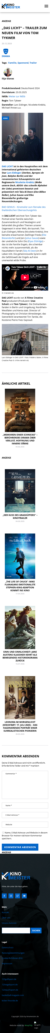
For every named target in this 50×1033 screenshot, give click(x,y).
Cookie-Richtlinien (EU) (12, 958)
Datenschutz (7, 947)
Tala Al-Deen (29, 250)
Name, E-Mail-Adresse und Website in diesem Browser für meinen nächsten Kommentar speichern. (25, 835)
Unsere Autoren (9, 923)
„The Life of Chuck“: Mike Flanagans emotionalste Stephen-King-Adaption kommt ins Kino (20, 586)
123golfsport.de (9, 979)
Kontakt (5, 912)
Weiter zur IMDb (17, 96)
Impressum (7, 963)
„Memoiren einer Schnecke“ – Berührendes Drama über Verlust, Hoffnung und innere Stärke (20, 439)
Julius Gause (31, 238)
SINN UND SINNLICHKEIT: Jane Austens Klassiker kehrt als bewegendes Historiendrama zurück (20, 656)
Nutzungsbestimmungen (13, 953)
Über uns (6, 917)
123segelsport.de (10, 984)
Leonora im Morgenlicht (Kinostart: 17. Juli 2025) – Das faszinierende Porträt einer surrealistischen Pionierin (20, 726)
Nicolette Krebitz (25, 182)
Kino (5, 118)
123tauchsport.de (10, 989)
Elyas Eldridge (35, 241)
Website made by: (21, 1025)
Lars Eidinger (14, 172)
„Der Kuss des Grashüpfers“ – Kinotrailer (20, 516)
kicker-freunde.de (10, 1000)
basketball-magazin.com (13, 995)
